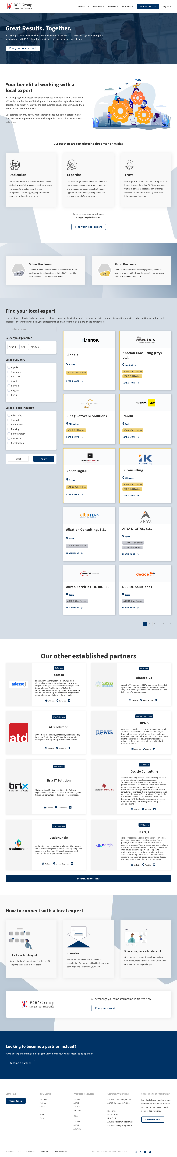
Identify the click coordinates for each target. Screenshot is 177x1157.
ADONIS (76, 1099)
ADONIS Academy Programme (120, 1121)
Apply (44, 458)
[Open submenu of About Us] (131, 6)
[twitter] (141, 1152)
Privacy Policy (30, 1151)
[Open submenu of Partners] (117, 6)
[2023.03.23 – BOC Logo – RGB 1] (19, 2)
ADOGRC (77, 1106)
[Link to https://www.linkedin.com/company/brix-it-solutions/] (70, 807)
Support (77, 1110)
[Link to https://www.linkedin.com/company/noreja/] (154, 864)
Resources (111, 1111)
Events (42, 1118)
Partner (43, 1103)
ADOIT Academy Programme (119, 1125)
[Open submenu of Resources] (103, 6)
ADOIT (76, 1103)
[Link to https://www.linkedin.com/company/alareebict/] (156, 700)
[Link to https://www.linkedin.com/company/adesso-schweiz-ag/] (69, 700)
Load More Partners (88, 878)
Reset (18, 458)
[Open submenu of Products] (87, 6)
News (42, 1114)
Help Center (112, 1118)
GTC (19, 1151)
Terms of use (10, 1151)
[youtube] (145, 1152)
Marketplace (112, 1114)
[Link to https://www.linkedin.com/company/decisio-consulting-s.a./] (154, 809)
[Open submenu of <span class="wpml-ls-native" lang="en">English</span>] (170, 6)
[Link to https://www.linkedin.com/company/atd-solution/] (69, 748)
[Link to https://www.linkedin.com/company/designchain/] (72, 863)
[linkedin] (136, 1152)
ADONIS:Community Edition (119, 1099)
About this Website (61, 1151)
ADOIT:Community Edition (118, 1103)
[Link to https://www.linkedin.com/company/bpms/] (154, 749)
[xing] (150, 1152)
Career (42, 1106)
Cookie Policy (45, 1151)
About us (43, 1099)
